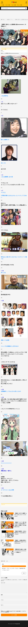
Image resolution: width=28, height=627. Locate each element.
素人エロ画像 (19, 4)
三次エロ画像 (7, 4)
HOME (3, 19)
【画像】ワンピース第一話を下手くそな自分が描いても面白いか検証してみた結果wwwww (20, 524)
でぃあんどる (17, 623)
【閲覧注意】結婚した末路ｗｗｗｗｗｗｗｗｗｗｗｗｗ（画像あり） (20, 551)
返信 (24, 573)
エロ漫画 (2, 4)
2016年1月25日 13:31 (6, 566)
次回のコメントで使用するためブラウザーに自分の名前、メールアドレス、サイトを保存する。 (13, 611)
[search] (25, 8)
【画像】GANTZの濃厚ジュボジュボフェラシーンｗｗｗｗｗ (21, 515)
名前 (2, 594)
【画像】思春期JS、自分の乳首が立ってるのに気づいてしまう (20, 533)
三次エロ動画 (13, 4)
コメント (3, 582)
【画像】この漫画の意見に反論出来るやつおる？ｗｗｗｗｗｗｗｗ (20, 542)
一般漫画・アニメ (9, 19)
